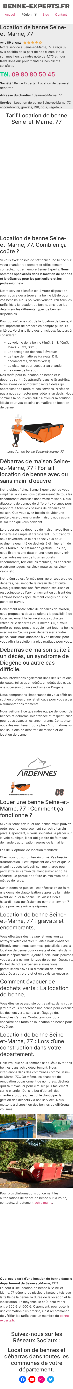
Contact (61, 14)
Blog (46, 14)
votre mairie (43, 1202)
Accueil (10, 14)
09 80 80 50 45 (33, 74)
